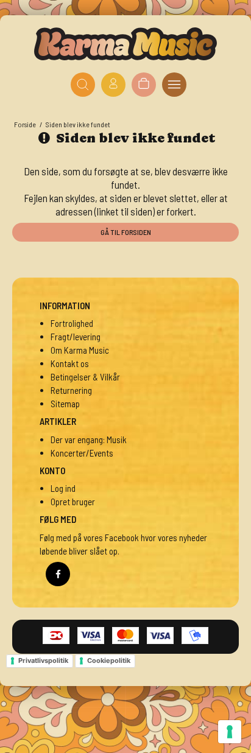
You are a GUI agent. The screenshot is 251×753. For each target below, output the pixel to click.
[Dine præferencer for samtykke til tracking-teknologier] (229, 731)
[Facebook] (58, 574)
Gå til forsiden (126, 232)
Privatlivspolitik (43, 660)
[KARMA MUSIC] (125, 43)
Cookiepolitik (108, 660)
